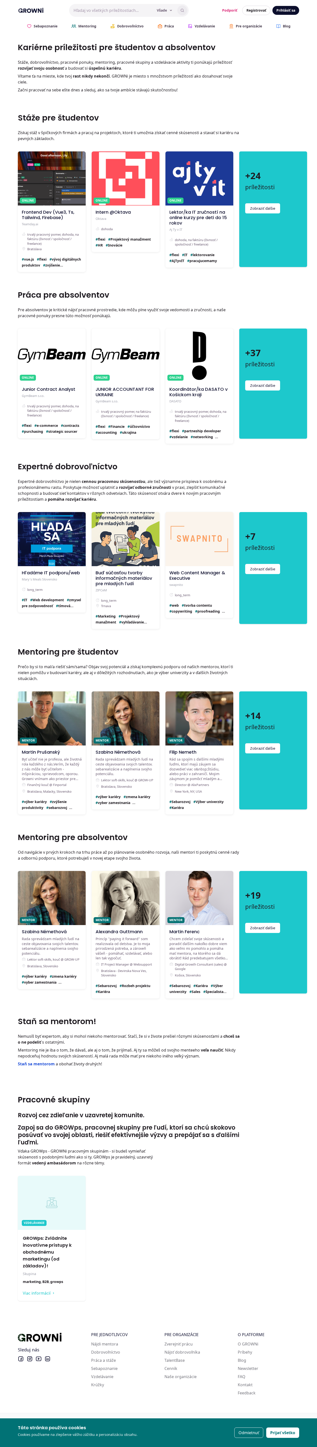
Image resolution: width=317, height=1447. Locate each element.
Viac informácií (37, 1293)
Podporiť (229, 10)
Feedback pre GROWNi (259, 1393)
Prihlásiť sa (285, 10)
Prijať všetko (282, 1432)
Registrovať (256, 10)
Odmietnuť (248, 1432)
